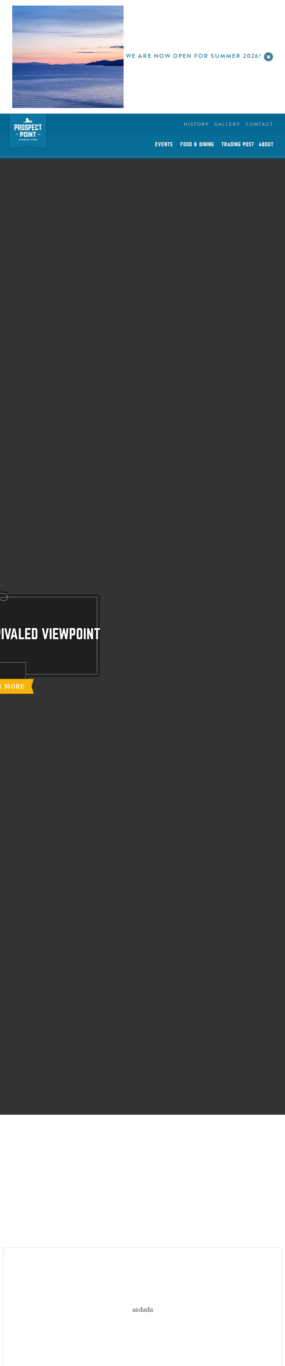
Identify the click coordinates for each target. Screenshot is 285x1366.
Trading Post (238, 144)
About (266, 144)
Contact (259, 124)
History (196, 124)
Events (164, 144)
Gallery (227, 124)
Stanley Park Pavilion (27, 132)
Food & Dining (197, 144)
